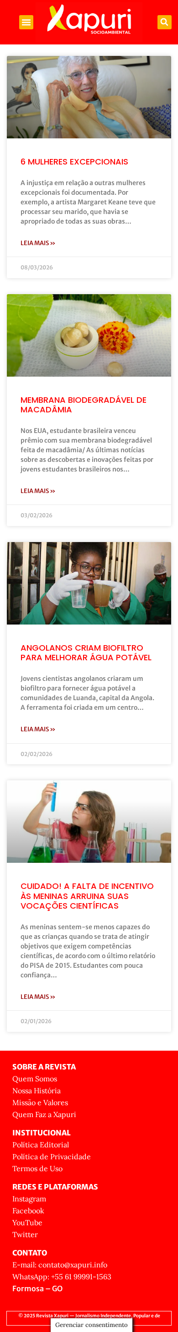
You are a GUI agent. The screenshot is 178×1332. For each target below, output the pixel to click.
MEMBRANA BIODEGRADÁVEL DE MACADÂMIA (84, 405)
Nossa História (36, 1090)
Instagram (29, 1198)
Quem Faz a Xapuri (44, 1114)
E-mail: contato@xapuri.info (59, 1264)
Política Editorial (40, 1144)
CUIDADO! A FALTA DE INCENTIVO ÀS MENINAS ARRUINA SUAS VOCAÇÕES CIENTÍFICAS (87, 895)
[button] (26, 22)
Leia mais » (38, 243)
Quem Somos (34, 1078)
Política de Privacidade (51, 1156)
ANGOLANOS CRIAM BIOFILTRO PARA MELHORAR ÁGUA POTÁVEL (86, 652)
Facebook (28, 1210)
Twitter (25, 1234)
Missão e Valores (40, 1102)
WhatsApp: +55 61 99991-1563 (61, 1276)
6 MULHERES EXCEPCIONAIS (74, 161)
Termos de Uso (37, 1168)
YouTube (27, 1222)
